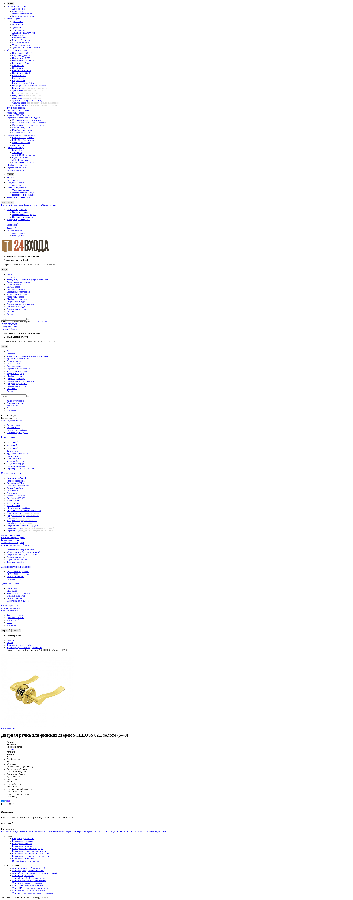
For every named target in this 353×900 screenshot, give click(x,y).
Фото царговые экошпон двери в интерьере (32, 893)
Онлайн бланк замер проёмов (26, 861)
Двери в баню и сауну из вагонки (28, 125)
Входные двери (14, 19)
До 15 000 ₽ (17, 21)
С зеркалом (17, 68)
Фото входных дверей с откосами (28, 870)
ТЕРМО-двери (13, 287)
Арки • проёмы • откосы (18, 6)
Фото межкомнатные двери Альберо (29, 880)
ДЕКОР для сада (20, 160)
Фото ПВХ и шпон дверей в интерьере (30, 888)
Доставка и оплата (15, 403)
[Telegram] (5, 801)
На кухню (27, 95)
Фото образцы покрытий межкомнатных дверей (35, 873)
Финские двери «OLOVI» (19, 645)
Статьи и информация (17, 187)
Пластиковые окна (15, 170)
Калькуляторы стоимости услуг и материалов (28, 279)
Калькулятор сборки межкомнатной (29, 851)
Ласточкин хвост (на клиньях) (26, 120)
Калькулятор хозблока (22, 841)
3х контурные (18, 30)
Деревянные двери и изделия (20, 304)
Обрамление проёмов (22, 14)
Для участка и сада (15, 147)
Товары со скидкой (16, 182)
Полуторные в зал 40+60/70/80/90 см (29, 85)
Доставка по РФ (24, 831)
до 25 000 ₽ (17, 24)
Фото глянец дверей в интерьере (27, 885)
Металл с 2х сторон (21, 40)
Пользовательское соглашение (140, 831)
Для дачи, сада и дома (17, 307)
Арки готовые (19, 11)
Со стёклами (18, 65)
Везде (9, 274)
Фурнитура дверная (16, 108)
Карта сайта (160, 831)
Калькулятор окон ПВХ (23, 858)
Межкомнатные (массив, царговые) (29, 123)
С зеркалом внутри (21, 43)
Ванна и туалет (29, 88)
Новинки (11, 177)
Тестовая (11, 277)
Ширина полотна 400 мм (24, 83)
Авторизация (18, 233)
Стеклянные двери (21, 127)
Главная (10, 640)
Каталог (9, 418)
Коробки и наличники (22, 130)
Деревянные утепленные (18, 292)
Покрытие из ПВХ (21, 58)
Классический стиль (21, 70)
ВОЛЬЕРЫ (17, 150)
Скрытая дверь (35, 103)
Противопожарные (16, 289)
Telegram (7, 327)
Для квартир (18, 35)
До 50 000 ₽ (17, 27)
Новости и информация (23, 195)
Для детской (28, 90)
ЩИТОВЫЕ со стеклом (23, 140)
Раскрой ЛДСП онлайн (23, 838)
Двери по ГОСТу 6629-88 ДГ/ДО (27, 100)
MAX (16, 327)
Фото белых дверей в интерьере (27, 883)
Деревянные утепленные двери (21, 135)
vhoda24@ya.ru (10, 329)
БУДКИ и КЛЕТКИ (21, 157)
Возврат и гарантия (65, 831)
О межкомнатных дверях (24, 192)
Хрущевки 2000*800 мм (23, 33)
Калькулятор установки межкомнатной (30, 853)
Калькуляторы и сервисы (18, 197)
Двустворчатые (19, 145)
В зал (25, 93)
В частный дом (19, 38)
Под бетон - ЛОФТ (21, 73)
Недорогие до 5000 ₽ (22, 53)
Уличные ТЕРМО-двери (18, 115)
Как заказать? (13, 406)
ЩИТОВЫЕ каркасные (23, 137)
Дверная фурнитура (16, 302)
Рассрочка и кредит (84, 831)
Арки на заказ (18, 9)
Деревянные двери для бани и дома (23, 118)
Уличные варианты (21, 45)
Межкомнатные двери (17, 50)
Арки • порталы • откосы (18, 282)
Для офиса (26, 98)
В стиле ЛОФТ (19, 75)
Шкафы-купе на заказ (17, 165)
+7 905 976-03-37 (9, 324)
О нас (9, 408)
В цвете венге (18, 80)
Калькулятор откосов (22, 846)
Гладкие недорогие (21, 55)
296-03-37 (39, 322)
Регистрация (18, 235)
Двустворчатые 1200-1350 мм (26, 47)
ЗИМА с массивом (21, 142)
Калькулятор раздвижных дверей (27, 848)
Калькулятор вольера (22, 843)
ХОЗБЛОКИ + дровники (24, 155)
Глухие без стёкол (20, 63)
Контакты (11, 411)
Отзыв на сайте (14, 185)
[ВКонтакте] (2, 801)
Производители (8, 831)
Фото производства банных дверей (28, 868)
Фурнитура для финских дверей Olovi (24, 647)
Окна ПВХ (12, 311)
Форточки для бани (21, 132)
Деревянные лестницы (17, 167)
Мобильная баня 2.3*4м (23, 162)
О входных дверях (20, 190)
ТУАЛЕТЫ (17, 152)
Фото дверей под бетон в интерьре (28, 890)
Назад (10, 4)
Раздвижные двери (15, 113)
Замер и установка (15, 401)
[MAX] (8, 801)
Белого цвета (18, 78)
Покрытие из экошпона (23, 60)
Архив (10, 314)
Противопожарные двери (19, 110)
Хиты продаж (13, 180)
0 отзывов (11, 744)
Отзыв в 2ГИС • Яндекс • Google (109, 831)
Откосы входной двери (23, 16)
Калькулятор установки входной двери (30, 856)
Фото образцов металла (23, 875)
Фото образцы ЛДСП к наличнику (28, 878)
